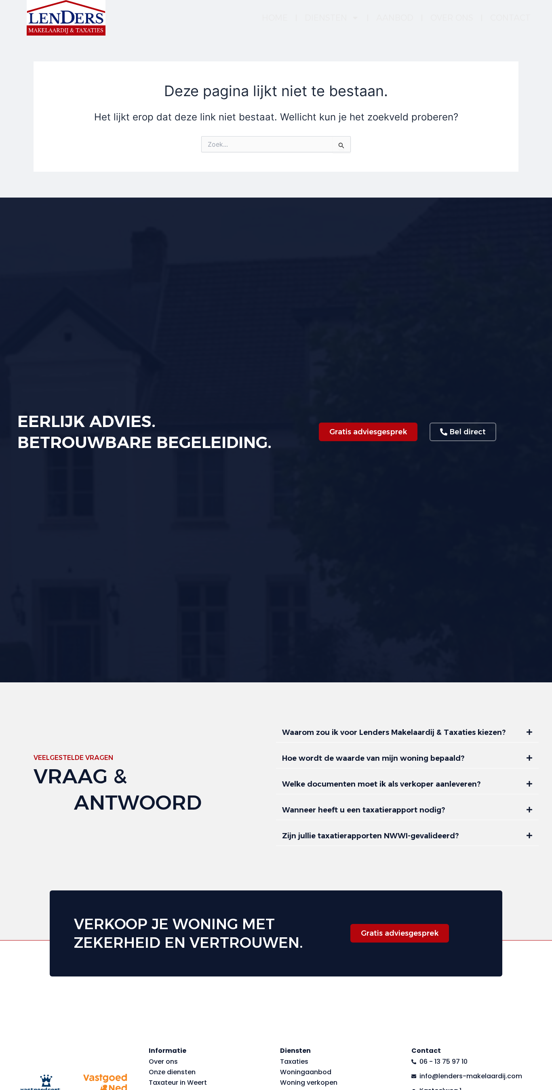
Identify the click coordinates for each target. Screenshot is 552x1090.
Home (275, 18)
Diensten (326, 18)
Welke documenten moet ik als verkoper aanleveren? (381, 784)
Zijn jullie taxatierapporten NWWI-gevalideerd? (370, 835)
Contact (510, 18)
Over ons (451, 18)
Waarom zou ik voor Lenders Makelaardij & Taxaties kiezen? (394, 732)
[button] (407, 733)
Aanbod (394, 18)
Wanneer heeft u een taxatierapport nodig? (363, 810)
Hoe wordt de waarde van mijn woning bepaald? (373, 758)
